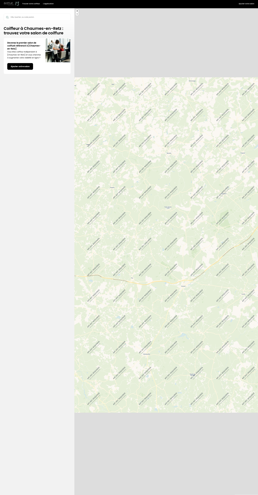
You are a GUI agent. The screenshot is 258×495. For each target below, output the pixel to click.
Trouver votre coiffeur (31, 4)
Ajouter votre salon (246, 4)
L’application (48, 4)
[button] (77, 10)
